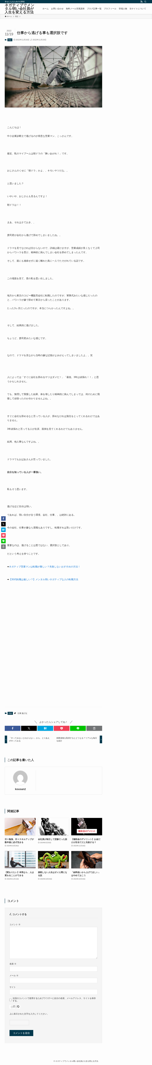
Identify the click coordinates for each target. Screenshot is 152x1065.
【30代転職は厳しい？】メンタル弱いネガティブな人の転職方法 (43, 579)
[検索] (145, 1)
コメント (15, 924)
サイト (13, 987)
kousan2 (20, 789)
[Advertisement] (53, 627)
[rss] (141, 1)
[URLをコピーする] (94, 728)
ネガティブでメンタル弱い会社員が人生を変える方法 (19, 8)
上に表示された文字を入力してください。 (29, 1014)
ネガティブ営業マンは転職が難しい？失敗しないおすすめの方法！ (44, 566)
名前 (13, 964)
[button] (12, 728)
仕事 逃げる (22, 713)
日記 (9, 40)
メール (14, 975)
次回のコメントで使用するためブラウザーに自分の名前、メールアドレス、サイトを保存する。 (54, 999)
